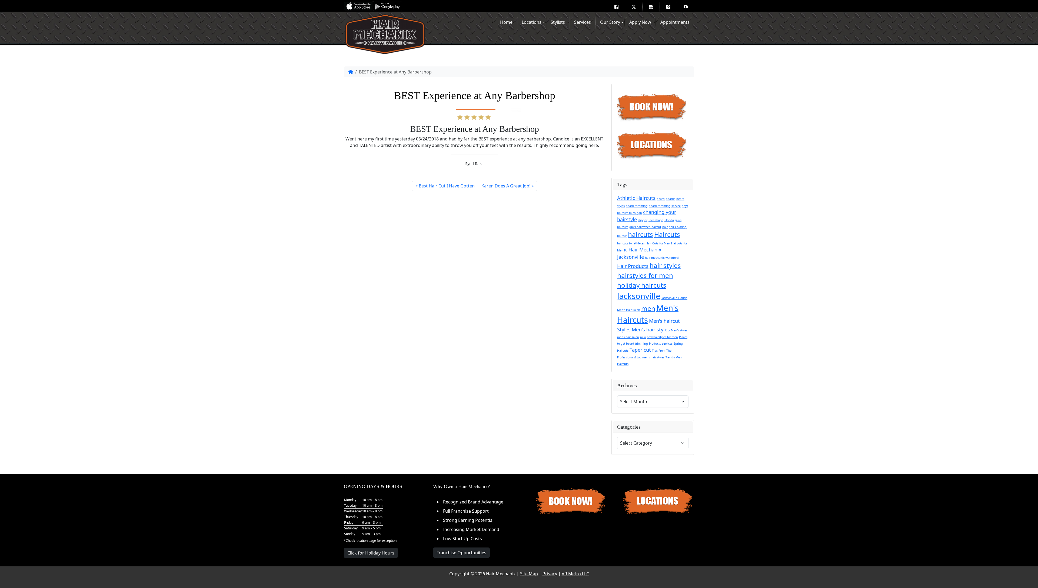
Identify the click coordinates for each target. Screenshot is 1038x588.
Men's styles (679, 330)
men (648, 308)
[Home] (350, 72)
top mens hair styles (650, 357)
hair (665, 227)
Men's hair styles (651, 329)
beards (670, 199)
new (643, 337)
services (667, 343)
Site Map (529, 574)
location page (366, 540)
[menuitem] (616, 6)
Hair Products (632, 266)
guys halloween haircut (645, 227)
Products (655, 343)
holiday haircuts (641, 285)
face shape (655, 220)
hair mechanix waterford (662, 258)
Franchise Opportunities (461, 553)
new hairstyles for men (662, 337)
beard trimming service (665, 206)
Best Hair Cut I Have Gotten (447, 186)
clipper (642, 220)
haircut (622, 236)
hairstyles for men (645, 275)
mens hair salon (628, 337)
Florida (669, 220)
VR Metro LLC (575, 574)
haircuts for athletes (631, 243)
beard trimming (637, 206)
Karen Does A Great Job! (505, 186)
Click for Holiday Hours (370, 553)
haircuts (640, 234)
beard (661, 199)
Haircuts (667, 234)
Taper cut (640, 350)
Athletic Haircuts (636, 198)
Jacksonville (638, 296)
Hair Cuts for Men (658, 243)
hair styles (665, 265)
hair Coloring (678, 227)
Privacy (550, 574)
